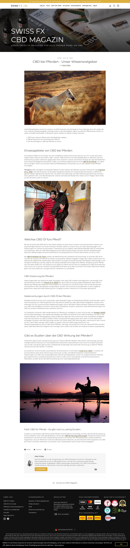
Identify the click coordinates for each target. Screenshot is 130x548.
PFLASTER (66, 5)
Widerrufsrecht (34, 504)
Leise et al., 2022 (86, 351)
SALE (48, 5)
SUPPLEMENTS (76, 5)
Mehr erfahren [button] (59, 545)
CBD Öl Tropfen (9, 501)
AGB (30, 507)
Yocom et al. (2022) (51, 282)
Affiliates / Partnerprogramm (14, 507)
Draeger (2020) (99, 312)
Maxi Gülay (66, 65)
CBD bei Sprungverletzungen (76, 436)
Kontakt (6, 512)
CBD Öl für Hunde (10, 504)
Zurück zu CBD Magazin (66, 483)
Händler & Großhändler (12, 509)
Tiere (59, 58)
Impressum (33, 512)
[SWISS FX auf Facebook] (8, 519)
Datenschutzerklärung (36, 509)
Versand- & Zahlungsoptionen (39, 501)
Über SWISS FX (9, 515)
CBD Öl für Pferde (90, 161)
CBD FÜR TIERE (56, 5)
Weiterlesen (41, 469)
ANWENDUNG (87, 5)
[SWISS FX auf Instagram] (5, 519)
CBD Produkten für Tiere (36, 256)
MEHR (95, 5)
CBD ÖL (42, 5)
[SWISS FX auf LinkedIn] (96, 469)
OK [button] (121, 544)
